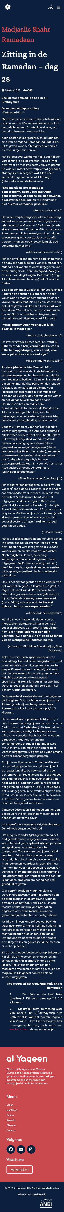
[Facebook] (10, 1149)
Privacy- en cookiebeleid (32, 1194)
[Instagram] (31, 1149)
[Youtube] (21, 1149)
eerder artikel (18, 1029)
